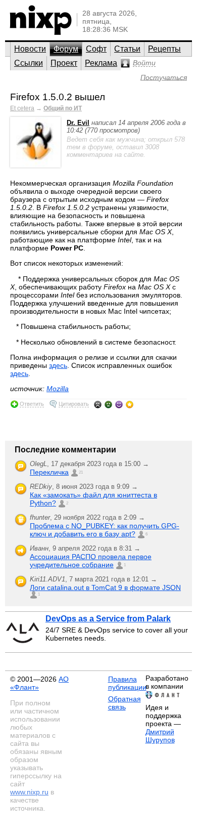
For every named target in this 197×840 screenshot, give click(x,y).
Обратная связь (124, 703)
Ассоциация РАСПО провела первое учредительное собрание (91, 561)
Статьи (127, 49)
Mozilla (57, 389)
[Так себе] (108, 404)
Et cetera (22, 108)
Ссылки (28, 63)
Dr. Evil (78, 123)
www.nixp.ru (29, 792)
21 (81, 472)
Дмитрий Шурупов (160, 736)
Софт (96, 49)
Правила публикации (127, 683)
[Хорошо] (119, 404)
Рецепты (164, 49)
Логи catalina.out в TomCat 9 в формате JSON (105, 587)
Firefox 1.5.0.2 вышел (57, 97)
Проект (64, 63)
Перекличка (49, 472)
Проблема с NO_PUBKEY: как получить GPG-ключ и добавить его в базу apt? (104, 530)
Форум (66, 49)
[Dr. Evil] (35, 165)
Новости (30, 49)
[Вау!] (129, 404)
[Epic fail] (98, 404)
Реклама (101, 63)
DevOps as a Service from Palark (108, 618)
